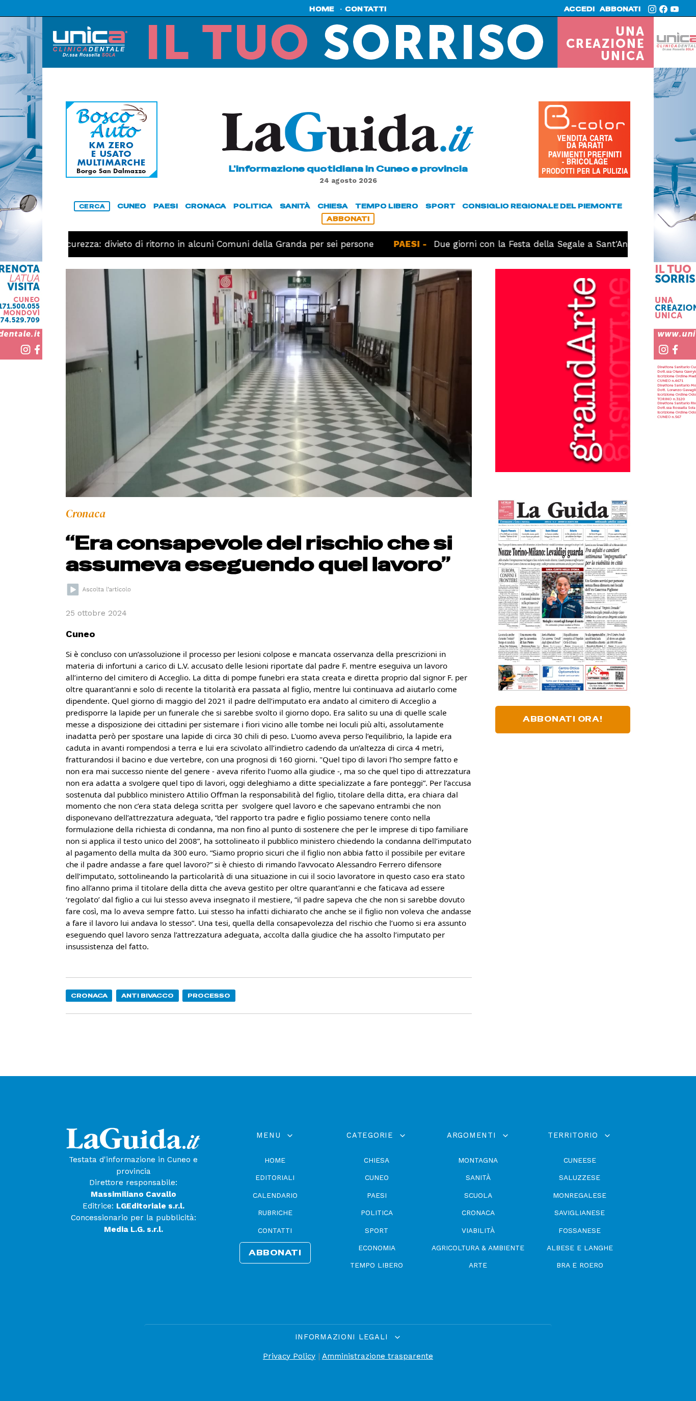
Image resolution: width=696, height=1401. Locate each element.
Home (274, 1160)
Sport (376, 1230)
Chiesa (376, 1160)
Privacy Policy (289, 1356)
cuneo (131, 206)
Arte (478, 1265)
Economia (376, 1248)
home (321, 9)
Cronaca (89, 995)
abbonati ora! (563, 719)
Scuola (478, 1195)
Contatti (275, 1230)
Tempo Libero (376, 1265)
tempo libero (386, 206)
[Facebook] (663, 9)
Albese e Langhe (580, 1248)
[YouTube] (675, 9)
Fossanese (579, 1230)
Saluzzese (579, 1177)
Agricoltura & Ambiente (478, 1248)
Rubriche (275, 1212)
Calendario (275, 1195)
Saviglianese (579, 1212)
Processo (209, 995)
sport (440, 206)
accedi (579, 9)
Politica (377, 1212)
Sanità (478, 1177)
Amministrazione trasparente (377, 1356)
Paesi (377, 1195)
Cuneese (580, 1160)
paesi (165, 206)
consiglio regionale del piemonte (542, 206)
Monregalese (579, 1195)
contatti (366, 9)
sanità (295, 206)
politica (253, 206)
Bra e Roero (579, 1265)
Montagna (478, 1160)
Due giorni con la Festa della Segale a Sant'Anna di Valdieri (526, 244)
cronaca (205, 206)
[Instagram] (652, 9)
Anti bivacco (147, 995)
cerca (92, 206)
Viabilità (478, 1230)
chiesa (332, 206)
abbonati (620, 9)
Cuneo (377, 1177)
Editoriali (275, 1177)
